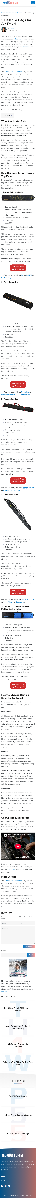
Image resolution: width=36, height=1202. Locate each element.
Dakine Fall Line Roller (13, 71)
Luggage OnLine (27, 487)
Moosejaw (25, 392)
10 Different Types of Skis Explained (18, 1045)
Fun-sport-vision (24, 394)
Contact (3, 1180)
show (12, 115)
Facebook (2, 1186)
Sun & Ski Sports (27, 599)
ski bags (26, 46)
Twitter (9, 1186)
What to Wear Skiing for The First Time (18, 1063)
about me (4, 991)
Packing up (19, 39)
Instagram (5, 1186)
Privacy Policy (28, 1195)
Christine (12, 29)
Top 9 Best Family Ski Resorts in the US (18, 1009)
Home (3, 13)
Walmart (17, 490)
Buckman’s (7, 490)
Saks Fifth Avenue (8, 394)
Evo (22, 275)
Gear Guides (10, 13)
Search (4, 950)
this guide (11, 869)
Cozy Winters (8, 602)
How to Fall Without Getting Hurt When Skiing (18, 1027)
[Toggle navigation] (33, 2)
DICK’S (29, 275)
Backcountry (6, 277)
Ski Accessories (19, 13)
